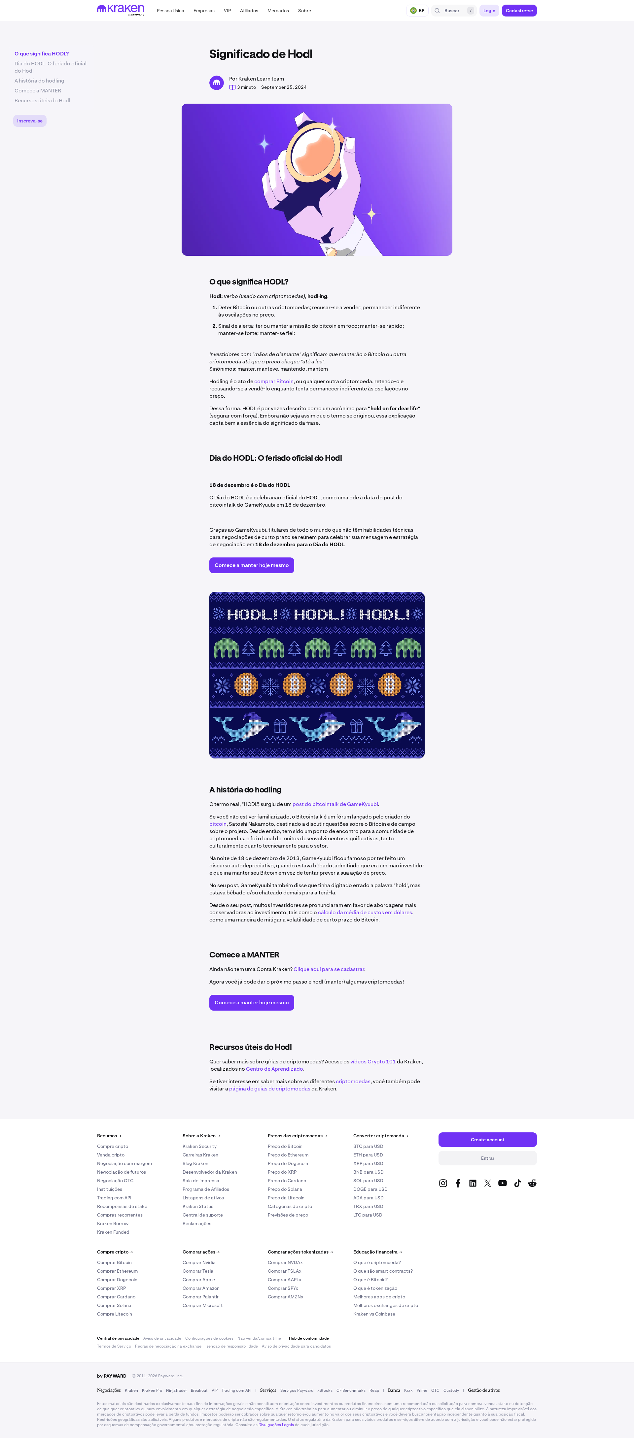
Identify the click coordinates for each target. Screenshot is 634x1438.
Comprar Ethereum (117, 1271)
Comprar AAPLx (284, 1280)
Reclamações (197, 1223)
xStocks (325, 1390)
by (111, 1376)
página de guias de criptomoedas (269, 1088)
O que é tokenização (375, 1288)
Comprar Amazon (201, 1288)
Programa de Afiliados (206, 1189)
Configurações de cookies (209, 1338)
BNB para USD (368, 1172)
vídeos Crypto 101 (373, 1061)
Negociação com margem (124, 1163)
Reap (374, 1390)
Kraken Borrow (112, 1223)
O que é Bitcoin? (370, 1280)
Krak (408, 1390)
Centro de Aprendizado (274, 1068)
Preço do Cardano (287, 1181)
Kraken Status (198, 1206)
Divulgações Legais (276, 1424)
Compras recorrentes (120, 1215)
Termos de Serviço (114, 1346)
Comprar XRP (111, 1288)
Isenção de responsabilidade (231, 1346)
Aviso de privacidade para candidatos (296, 1346)
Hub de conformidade (309, 1338)
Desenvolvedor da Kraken (210, 1172)
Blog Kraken (195, 1163)
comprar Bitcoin (274, 381)
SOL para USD (368, 1181)
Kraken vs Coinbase (374, 1314)
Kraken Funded (113, 1232)
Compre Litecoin (114, 1314)
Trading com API (114, 1198)
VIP (215, 1390)
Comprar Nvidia (199, 1262)
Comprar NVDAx (285, 1262)
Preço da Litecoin (286, 1198)
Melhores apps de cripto (379, 1297)
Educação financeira (377, 1252)
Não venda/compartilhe (259, 1338)
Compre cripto (112, 1146)
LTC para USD (367, 1215)
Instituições (109, 1189)
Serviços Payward (296, 1390)
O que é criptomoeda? (377, 1262)
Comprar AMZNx (285, 1297)
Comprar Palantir (201, 1297)
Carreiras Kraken (200, 1155)
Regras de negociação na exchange (168, 1346)
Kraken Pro (152, 1390)
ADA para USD (368, 1198)
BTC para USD (368, 1146)
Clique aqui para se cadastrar (329, 969)
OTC (435, 1390)
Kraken (131, 1390)
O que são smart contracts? (383, 1271)
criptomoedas (353, 1081)
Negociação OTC (115, 1181)
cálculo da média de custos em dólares (365, 912)
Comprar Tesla (198, 1271)
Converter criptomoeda (380, 1136)
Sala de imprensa (201, 1181)
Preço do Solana (285, 1189)
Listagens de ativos (203, 1198)
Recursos (109, 1136)
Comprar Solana (114, 1305)
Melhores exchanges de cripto (385, 1305)
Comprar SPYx (283, 1288)
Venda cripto (110, 1155)
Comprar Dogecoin (117, 1280)
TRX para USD (368, 1206)
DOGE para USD (370, 1189)
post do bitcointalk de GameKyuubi (335, 804)
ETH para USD (368, 1155)
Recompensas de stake (122, 1206)
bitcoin (218, 823)
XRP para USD (368, 1163)
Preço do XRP (282, 1172)
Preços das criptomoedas (297, 1136)
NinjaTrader (176, 1390)
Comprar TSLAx (284, 1271)
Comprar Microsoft (203, 1305)
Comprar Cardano (116, 1297)
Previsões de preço (288, 1215)
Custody (451, 1390)
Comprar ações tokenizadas (300, 1252)
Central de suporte (203, 1215)
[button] (170, 10)
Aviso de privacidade (162, 1338)
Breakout (199, 1390)
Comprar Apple (199, 1280)
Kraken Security (200, 1146)
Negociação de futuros (121, 1172)
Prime (422, 1390)
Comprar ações (201, 1252)
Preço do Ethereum (288, 1155)
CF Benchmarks (351, 1390)
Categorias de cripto (290, 1206)
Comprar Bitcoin (114, 1262)
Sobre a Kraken (201, 1136)
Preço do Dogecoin (288, 1163)
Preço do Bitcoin (285, 1146)
